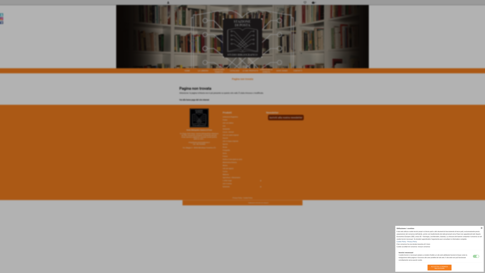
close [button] (481, 228)
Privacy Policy (412, 242)
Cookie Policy (401, 242)
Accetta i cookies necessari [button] (439, 267)
